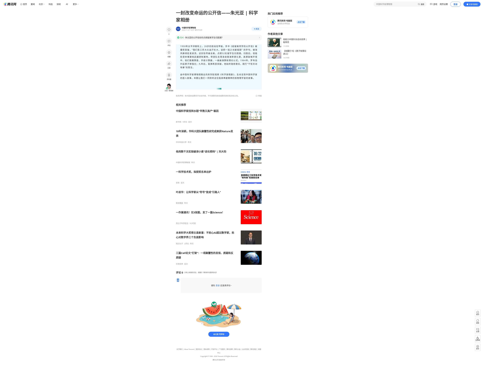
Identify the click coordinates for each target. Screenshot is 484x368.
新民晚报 (179, 203)
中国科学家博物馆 (183, 162)
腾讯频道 (253, 349)
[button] (301, 22)
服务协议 (199, 349)
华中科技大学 (181, 142)
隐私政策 (207, 349)
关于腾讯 (179, 349)
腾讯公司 (216, 360)
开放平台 (214, 349)
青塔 (177, 183)
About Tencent (189, 349)
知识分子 (179, 243)
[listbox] (219, 184)
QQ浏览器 (245, 349)
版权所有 (222, 360)
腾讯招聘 (230, 349)
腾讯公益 (237, 349)
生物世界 (179, 264)
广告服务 (222, 349)
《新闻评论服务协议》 (210, 272)
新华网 (178, 122)
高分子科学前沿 (182, 223)
